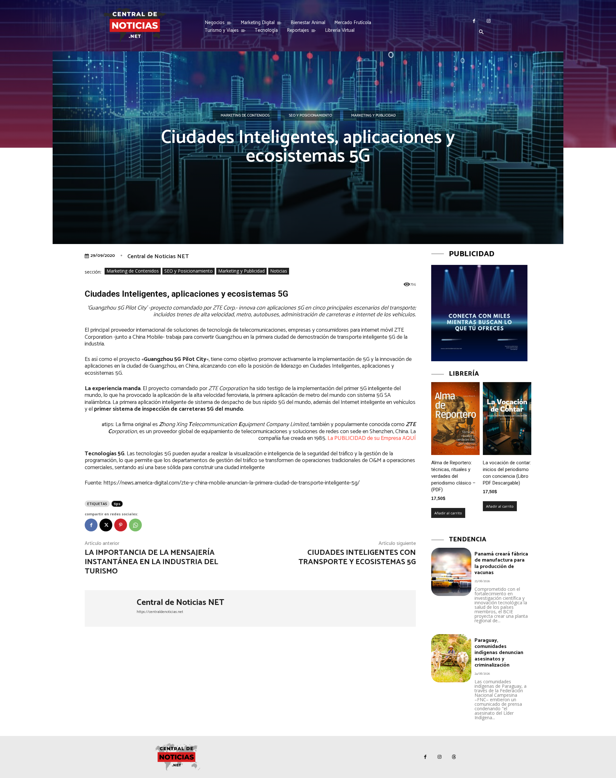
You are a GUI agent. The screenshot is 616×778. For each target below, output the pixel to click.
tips (117, 503)
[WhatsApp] (135, 525)
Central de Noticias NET (158, 256)
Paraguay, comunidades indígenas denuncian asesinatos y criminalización (499, 652)
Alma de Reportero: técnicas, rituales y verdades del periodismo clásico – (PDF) (453, 476)
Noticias (278, 271)
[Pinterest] (120, 525)
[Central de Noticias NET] (110, 608)
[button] (481, 32)
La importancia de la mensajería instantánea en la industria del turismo (151, 562)
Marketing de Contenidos (245, 115)
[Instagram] (488, 21)
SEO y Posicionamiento (310, 115)
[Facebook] (474, 21)
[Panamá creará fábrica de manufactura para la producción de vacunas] (451, 572)
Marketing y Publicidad (373, 115)
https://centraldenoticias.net (160, 612)
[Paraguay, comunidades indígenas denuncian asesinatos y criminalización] (451, 658)
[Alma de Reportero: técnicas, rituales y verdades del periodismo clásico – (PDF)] (455, 418)
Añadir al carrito (448, 513)
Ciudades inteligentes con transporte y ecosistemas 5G (357, 557)
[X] (105, 525)
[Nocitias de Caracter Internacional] (135, 25)
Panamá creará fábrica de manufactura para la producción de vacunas (501, 563)
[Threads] (454, 757)
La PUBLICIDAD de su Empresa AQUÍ (372, 438)
